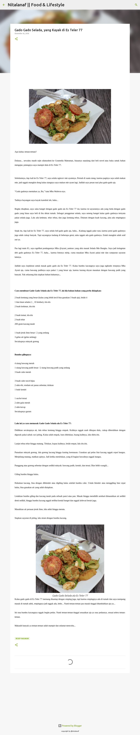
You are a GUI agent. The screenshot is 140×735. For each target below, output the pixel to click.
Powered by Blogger (72, 725)
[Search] (68, 5)
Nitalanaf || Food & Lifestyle (36, 4)
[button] (16, 39)
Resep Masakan (22, 638)
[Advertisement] (70, 64)
